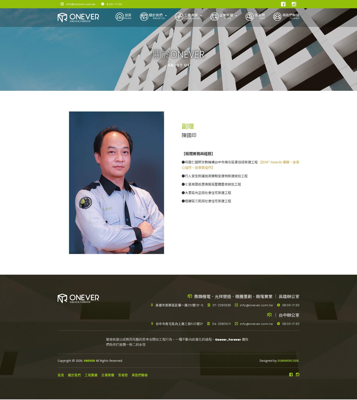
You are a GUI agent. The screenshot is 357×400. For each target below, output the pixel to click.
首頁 (128, 16)
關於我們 (156, 16)
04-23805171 (221, 324)
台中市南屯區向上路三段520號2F (179, 324)
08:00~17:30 (290, 305)
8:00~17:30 (114, 4)
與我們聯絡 (290, 16)
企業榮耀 (226, 16)
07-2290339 (221, 305)
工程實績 (191, 16)
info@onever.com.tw (80, 4)
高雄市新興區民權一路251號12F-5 (179, 305)
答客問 (259, 16)
